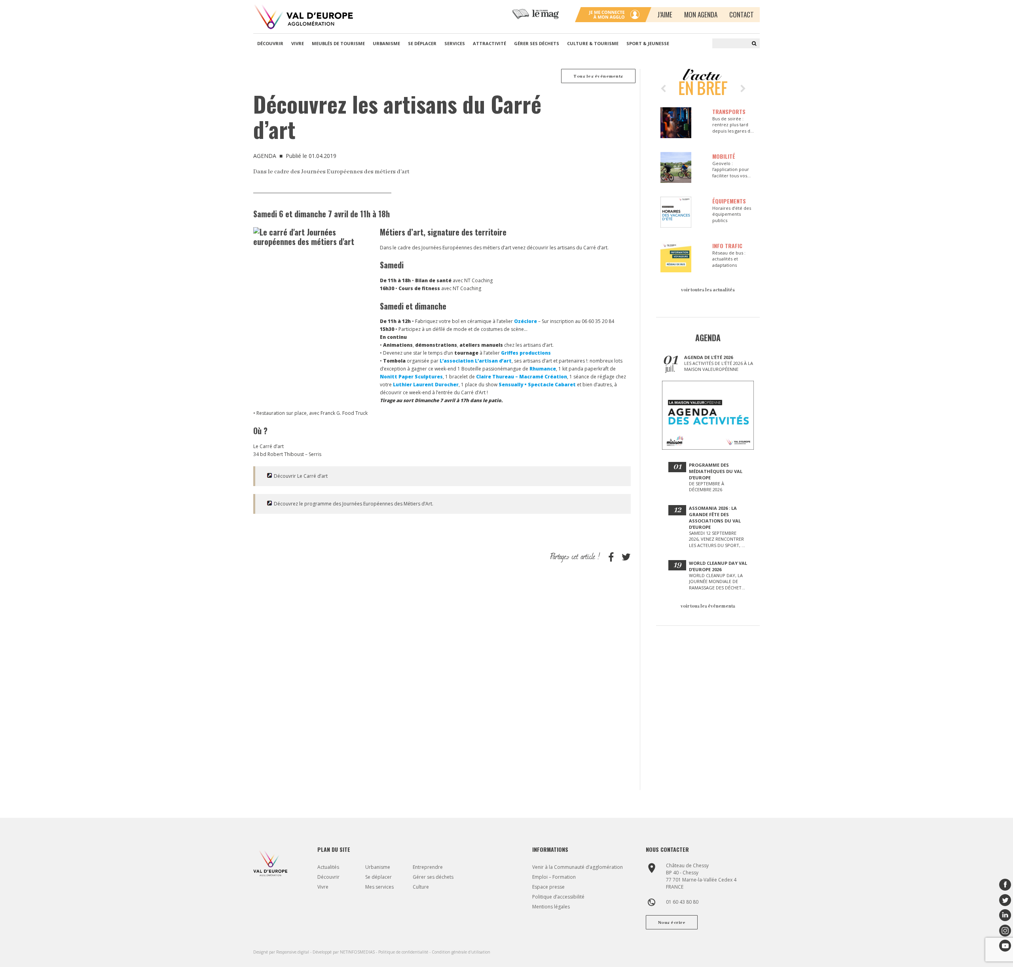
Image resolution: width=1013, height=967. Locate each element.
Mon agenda (700, 14)
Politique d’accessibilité (558, 896)
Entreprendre (428, 867)
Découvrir (270, 43)
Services (454, 43)
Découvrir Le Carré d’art (301, 476)
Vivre (297, 43)
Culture (421, 886)
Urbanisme (386, 43)
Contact (741, 14)
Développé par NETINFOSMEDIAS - (345, 952)
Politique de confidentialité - (405, 952)
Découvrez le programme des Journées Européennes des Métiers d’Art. (353, 503)
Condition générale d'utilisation (461, 952)
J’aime (664, 14)
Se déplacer (422, 43)
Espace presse (548, 886)
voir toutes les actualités (708, 290)
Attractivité (489, 43)
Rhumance (542, 368)
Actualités (328, 867)
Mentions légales (551, 906)
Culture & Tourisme (592, 43)
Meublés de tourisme (338, 43)
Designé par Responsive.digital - (283, 952)
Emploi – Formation (554, 877)
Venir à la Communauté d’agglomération (577, 867)
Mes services (379, 886)
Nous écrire (672, 922)
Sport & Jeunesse (647, 43)
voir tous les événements (708, 606)
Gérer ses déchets (536, 43)
